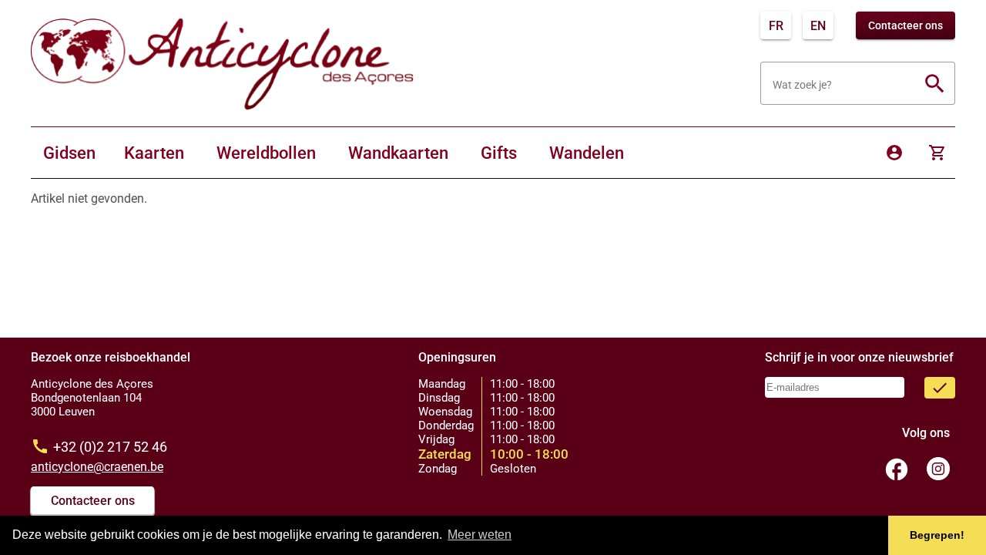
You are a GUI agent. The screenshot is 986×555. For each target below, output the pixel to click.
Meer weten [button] (479, 534)
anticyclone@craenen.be (97, 466)
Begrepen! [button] (937, 535)
